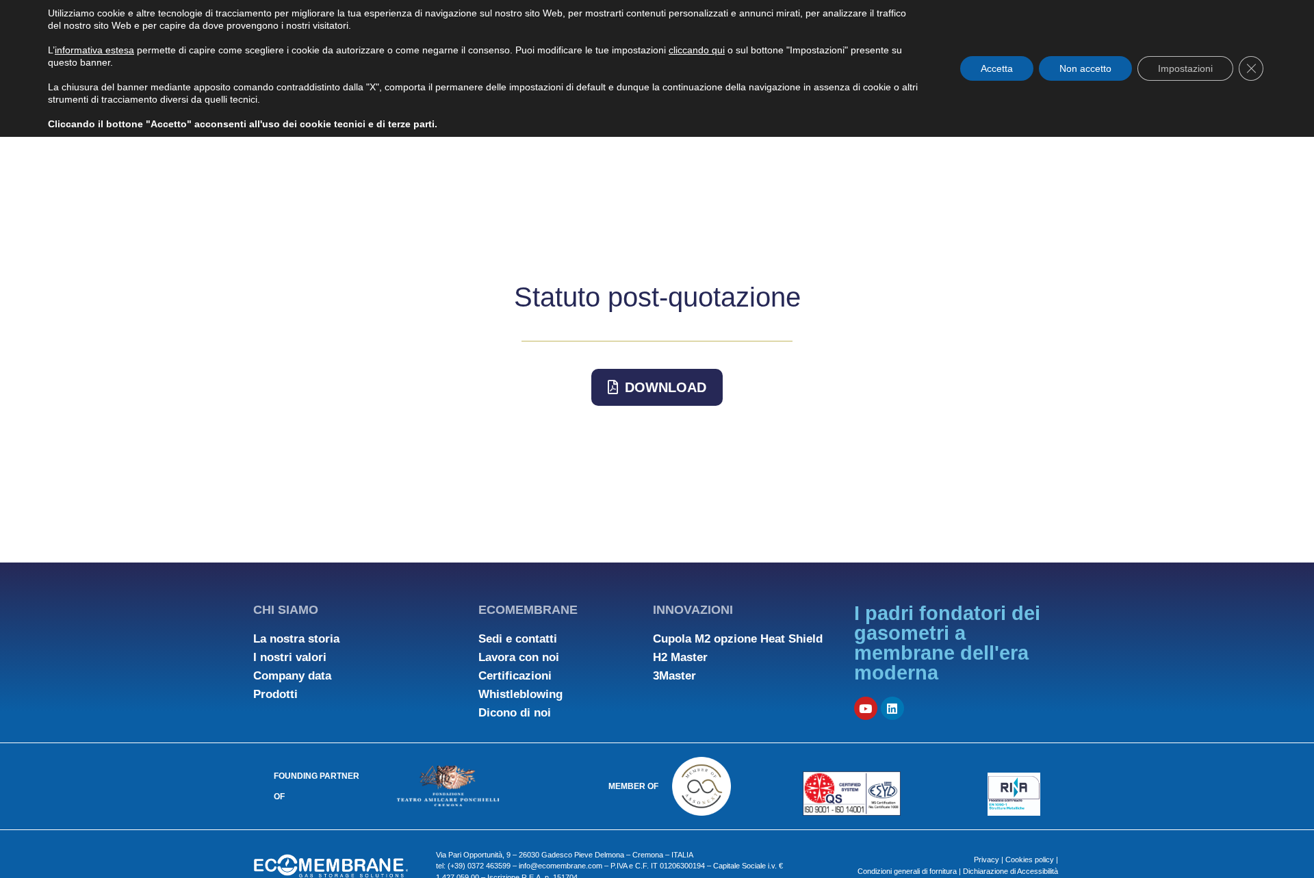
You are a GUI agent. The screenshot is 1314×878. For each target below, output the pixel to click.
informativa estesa (94, 49)
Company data (292, 675)
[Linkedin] (892, 708)
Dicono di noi (514, 712)
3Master (674, 675)
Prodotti (275, 694)
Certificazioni (515, 675)
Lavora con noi (518, 657)
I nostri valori (289, 657)
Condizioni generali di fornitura (908, 871)
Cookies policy (1029, 859)
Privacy (986, 859)
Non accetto (1085, 68)
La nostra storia (296, 638)
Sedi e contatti (517, 638)
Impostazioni (1185, 68)
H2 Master (680, 657)
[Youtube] (865, 708)
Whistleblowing (520, 694)
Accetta (997, 68)
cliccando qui (697, 49)
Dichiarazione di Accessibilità (1010, 871)
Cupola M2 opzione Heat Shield (738, 638)
